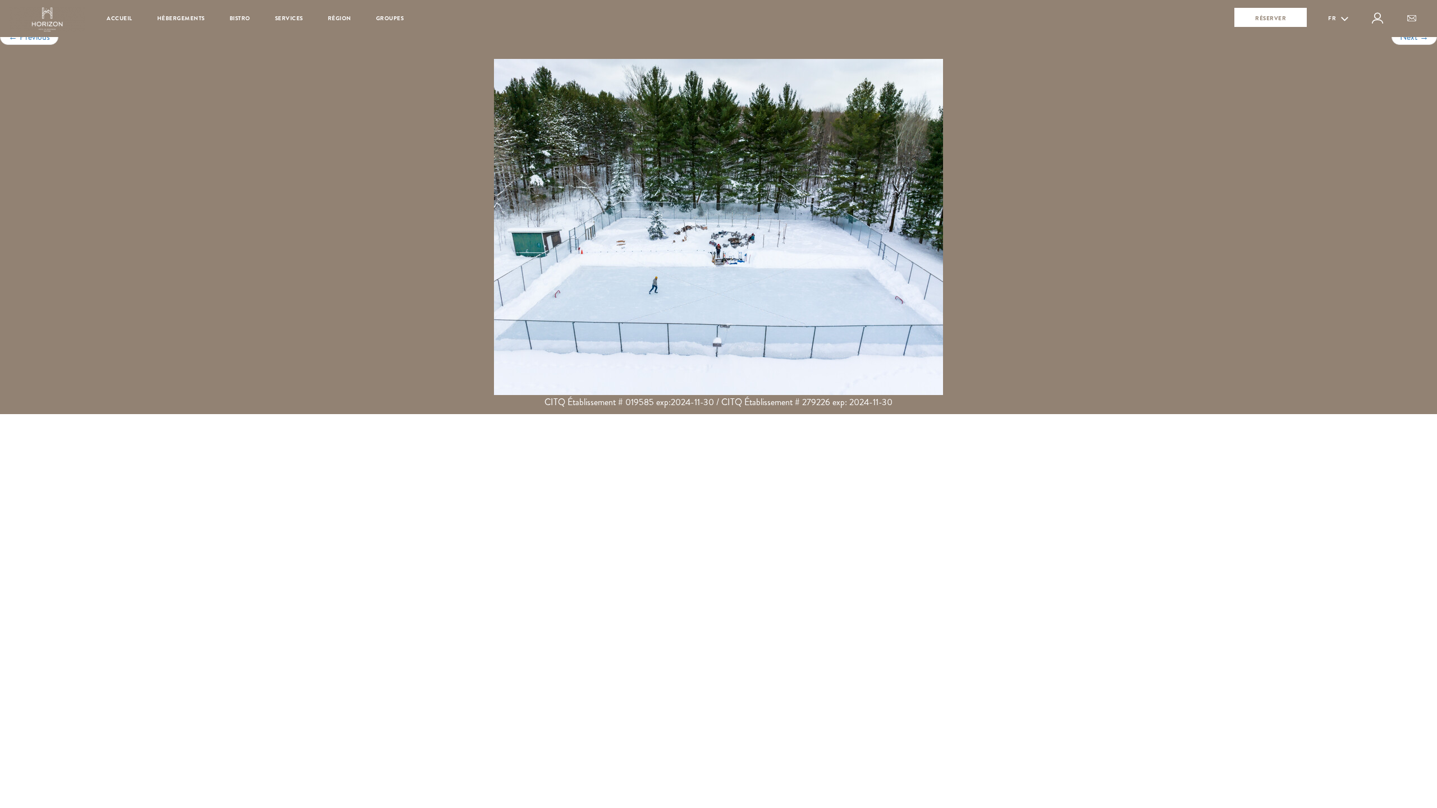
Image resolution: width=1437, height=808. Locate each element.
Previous (29, 36)
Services (289, 18)
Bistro (240, 18)
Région (339, 18)
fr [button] (1333, 18)
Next (1414, 36)
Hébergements (181, 18)
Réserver (1270, 18)
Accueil (119, 18)
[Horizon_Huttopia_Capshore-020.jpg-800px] (718, 227)
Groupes (390, 18)
